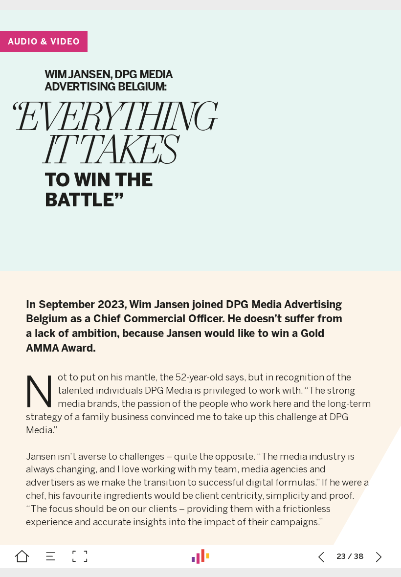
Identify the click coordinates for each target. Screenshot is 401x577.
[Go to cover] (22, 556)
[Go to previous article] (321, 556)
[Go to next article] (379, 556)
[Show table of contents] (51, 556)
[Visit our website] (200, 556)
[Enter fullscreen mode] (79, 556)
